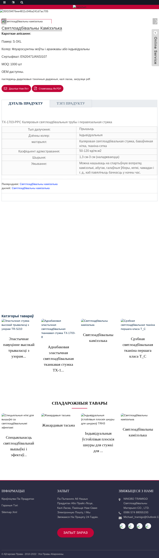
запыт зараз (75, 533)
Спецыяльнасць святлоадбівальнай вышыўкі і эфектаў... (18, 446)
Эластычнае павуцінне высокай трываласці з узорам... (19, 347)
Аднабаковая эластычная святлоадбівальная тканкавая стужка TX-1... (58, 358)
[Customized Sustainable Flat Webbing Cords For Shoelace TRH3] (98, 419)
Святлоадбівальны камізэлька (39, 184)
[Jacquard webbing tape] (58, 415)
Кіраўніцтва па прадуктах (18, 498)
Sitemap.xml (9, 512)
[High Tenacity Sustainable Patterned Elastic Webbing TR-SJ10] (19, 325)
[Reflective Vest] (98, 323)
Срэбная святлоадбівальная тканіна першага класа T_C (138, 347)
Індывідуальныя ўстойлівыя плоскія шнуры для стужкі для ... (98, 442)
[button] (155, 21)
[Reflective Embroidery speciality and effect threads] (19, 421)
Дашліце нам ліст (19, 88)
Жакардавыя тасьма (58, 425)
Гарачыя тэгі (10, 505)
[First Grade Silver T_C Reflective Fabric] (138, 325)
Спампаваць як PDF (50, 88)
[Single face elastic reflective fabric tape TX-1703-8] (58, 329)
